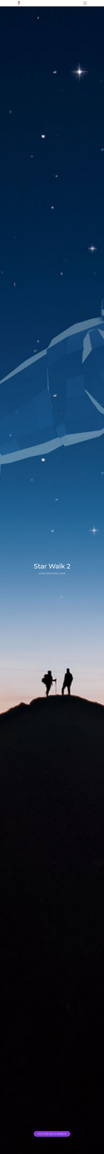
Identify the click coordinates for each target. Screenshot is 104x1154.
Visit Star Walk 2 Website (52, 1134)
